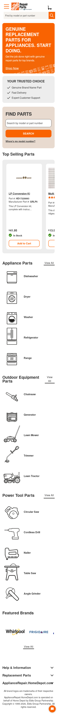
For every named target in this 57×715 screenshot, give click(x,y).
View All (49, 263)
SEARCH (28, 133)
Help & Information (16, 667)
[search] (52, 15)
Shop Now (12, 68)
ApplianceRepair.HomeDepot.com (27, 682)
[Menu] (6, 7)
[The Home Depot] (21, 7)
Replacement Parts (16, 675)
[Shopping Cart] (51, 6)
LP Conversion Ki (19, 193)
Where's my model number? (20, 141)
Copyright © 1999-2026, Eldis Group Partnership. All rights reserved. (28, 705)
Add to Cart (24, 243)
